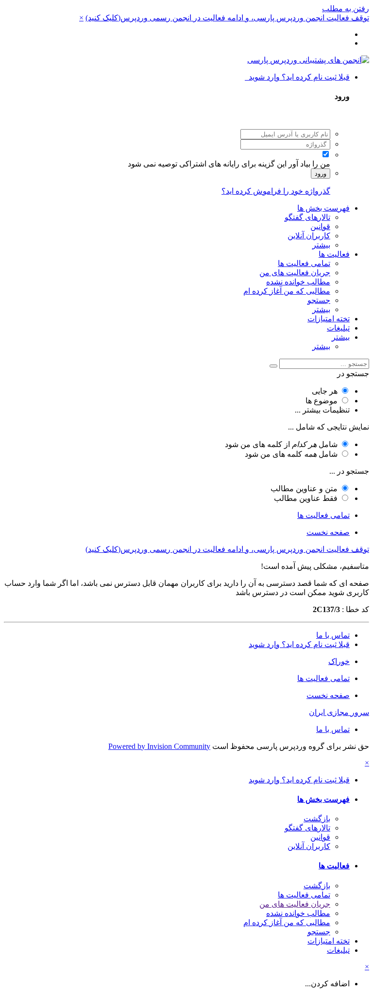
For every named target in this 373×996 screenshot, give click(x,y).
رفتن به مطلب (345, 8)
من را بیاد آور (309, 164)
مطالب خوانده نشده (298, 282)
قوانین (320, 226)
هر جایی (325, 391)
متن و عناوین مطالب (304, 488)
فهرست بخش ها (323, 208)
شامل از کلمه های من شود (281, 444)
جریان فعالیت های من (294, 272)
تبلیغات (338, 328)
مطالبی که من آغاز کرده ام (286, 291)
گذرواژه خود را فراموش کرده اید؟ (275, 191)
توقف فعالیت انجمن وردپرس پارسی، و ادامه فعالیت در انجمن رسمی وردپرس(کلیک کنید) (227, 18)
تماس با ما (333, 635)
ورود (320, 173)
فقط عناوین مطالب (306, 498)
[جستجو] (273, 366)
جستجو (318, 300)
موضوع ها (321, 401)
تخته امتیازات (328, 319)
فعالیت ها (334, 254)
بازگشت (317, 818)
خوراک (339, 661)
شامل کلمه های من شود (291, 454)
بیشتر (321, 245)
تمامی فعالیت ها (304, 263)
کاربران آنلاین (309, 236)
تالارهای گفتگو (307, 217)
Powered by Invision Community (159, 746)
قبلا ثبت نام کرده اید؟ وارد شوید (297, 77)
